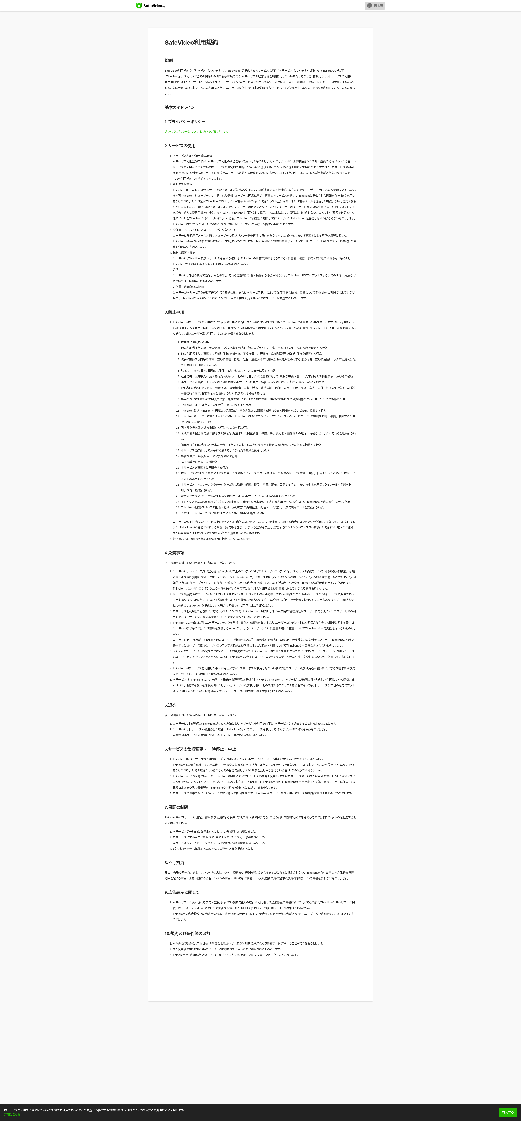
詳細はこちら (12, 1114)
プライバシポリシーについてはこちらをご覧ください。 (196, 131)
